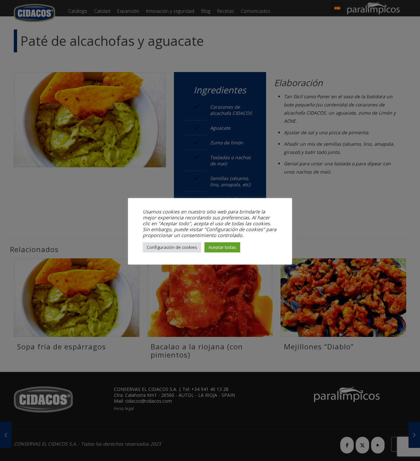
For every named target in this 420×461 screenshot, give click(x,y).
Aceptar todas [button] (222, 247)
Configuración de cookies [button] (172, 247)
